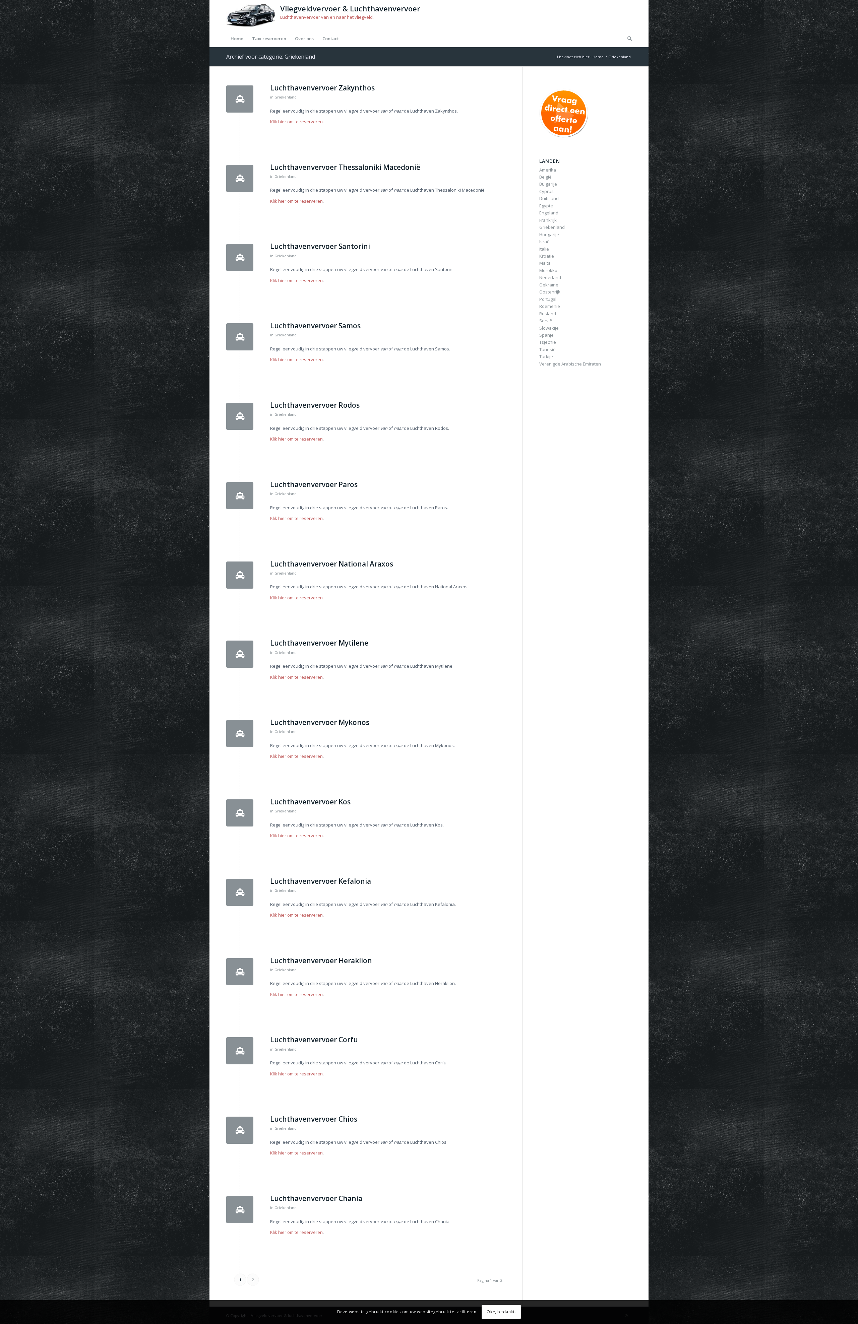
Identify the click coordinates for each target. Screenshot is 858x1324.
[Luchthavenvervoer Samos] (239, 336)
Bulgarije (548, 184)
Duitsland (549, 198)
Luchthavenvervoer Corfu (314, 1039)
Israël (545, 242)
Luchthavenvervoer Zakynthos (322, 87)
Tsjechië (547, 342)
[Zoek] (627, 38)
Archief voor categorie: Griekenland (270, 56)
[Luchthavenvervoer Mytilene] (239, 654)
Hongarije (549, 234)
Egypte (546, 206)
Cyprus (546, 191)
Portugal (547, 299)
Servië (545, 321)
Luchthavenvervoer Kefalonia (320, 881)
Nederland (550, 277)
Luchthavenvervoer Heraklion (321, 960)
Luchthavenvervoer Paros (314, 484)
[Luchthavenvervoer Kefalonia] (239, 892)
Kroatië (546, 256)
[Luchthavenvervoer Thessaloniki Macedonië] (239, 178)
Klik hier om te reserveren (296, 122)
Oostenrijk (549, 292)
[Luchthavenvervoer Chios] (239, 1130)
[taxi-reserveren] (565, 112)
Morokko (548, 270)
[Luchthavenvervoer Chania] (239, 1209)
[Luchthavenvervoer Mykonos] (239, 733)
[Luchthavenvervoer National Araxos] (239, 575)
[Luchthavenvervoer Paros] (239, 495)
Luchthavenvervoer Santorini (320, 246)
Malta (545, 263)
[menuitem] (237, 38)
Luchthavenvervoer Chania (316, 1198)
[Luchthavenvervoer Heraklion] (239, 971)
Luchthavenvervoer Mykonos (319, 722)
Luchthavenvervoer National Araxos (331, 564)
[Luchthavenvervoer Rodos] (239, 416)
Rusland (547, 314)
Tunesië (547, 349)
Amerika (547, 170)
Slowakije (549, 328)
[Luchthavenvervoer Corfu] (239, 1050)
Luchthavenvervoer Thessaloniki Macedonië (345, 167)
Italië (544, 249)
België (545, 177)
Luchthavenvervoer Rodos (315, 405)
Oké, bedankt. (501, 1312)
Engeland (548, 213)
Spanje (546, 335)
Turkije (546, 356)
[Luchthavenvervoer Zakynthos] (239, 99)
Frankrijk (548, 220)
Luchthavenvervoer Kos (310, 801)
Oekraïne (548, 285)
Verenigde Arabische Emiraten (570, 364)
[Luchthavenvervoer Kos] (239, 812)
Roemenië (549, 306)
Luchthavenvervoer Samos (315, 325)
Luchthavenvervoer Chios (313, 1119)
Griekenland (285, 97)
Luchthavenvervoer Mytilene (319, 643)
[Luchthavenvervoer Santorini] (239, 257)
